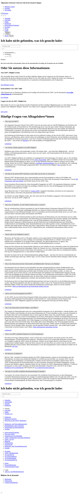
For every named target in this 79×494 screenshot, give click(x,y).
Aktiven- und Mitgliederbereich (14, 471)
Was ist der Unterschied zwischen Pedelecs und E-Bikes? (21, 307)
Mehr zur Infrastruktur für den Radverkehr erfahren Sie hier (30, 286)
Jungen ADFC (35, 191)
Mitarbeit (7, 441)
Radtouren (8, 23)
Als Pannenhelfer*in (11, 460)
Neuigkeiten (8, 402)
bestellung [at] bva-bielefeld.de (14, 367)
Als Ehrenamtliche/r (11, 456)
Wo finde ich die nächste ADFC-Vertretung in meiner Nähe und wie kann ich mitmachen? (30, 174)
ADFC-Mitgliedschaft (11, 453)
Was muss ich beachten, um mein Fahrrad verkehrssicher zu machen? (25, 204)
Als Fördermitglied (10, 458)
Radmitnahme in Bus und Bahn (14, 426)
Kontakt (7, 448)
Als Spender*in (9, 455)
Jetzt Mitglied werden (7, 85)
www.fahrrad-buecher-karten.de (44, 367)
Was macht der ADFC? (11, 121)
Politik (7, 22)
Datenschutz (8, 481)
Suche (7, 36)
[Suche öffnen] (3, 15)
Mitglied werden (10, 6)
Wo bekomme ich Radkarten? (13, 353)
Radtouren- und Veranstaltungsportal (16, 424)
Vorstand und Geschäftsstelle (13, 436)
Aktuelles (7, 18)
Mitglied (25, 140)
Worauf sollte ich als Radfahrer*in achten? (17, 234)
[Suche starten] (3, 48)
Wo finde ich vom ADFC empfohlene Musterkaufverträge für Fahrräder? (25, 371)
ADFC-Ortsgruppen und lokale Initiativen (17, 437)
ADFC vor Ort (9, 439)
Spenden (7, 8)
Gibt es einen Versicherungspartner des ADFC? (18, 293)
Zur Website (4, 97)
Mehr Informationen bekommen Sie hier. (45, 327)
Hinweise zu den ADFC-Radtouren (15, 420)
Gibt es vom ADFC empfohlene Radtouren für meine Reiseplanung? (24, 334)
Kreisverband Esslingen (12, 25)
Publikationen (9, 443)
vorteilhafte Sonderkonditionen (44, 163)
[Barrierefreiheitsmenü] (1, 15)
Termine (7, 403)
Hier (59, 165)
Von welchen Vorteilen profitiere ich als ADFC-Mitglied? (20, 147)
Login (6, 30)
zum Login (4, 111)
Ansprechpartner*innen (12, 466)
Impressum (8, 479)
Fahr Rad (7, 20)
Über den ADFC (10, 434)
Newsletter (8, 10)
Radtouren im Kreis (11, 419)
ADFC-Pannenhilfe (40, 160)
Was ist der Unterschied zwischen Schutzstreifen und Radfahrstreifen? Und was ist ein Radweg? (32, 264)
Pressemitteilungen (10, 465)
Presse (6, 29)
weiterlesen (8, 144)
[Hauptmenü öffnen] (5, 15)
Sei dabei (7, 27)
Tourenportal (8, 444)
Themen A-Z (9, 414)
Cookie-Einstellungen (11, 482)
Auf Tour (15, 346)
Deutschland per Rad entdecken (14, 427)
